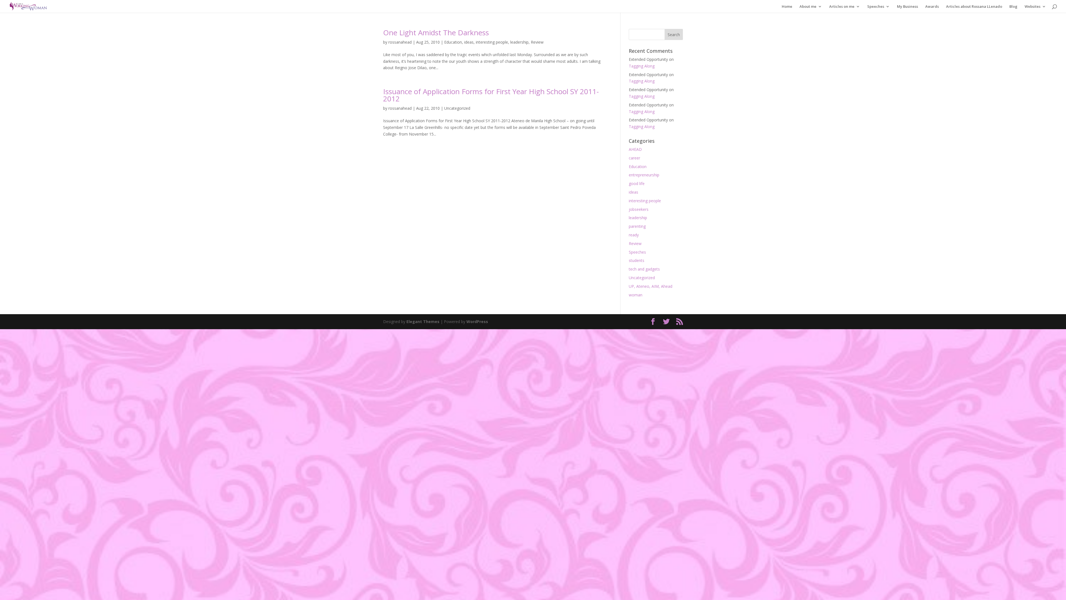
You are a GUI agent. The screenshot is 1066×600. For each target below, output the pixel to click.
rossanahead (400, 42)
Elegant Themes (422, 321)
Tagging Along (642, 66)
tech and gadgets (644, 269)
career (634, 158)
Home (787, 6)
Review (537, 42)
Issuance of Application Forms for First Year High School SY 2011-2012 (491, 95)
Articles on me (841, 6)
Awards (932, 6)
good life (637, 183)
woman (635, 295)
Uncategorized (457, 108)
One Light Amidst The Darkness (436, 33)
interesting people (492, 42)
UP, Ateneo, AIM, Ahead (650, 286)
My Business (907, 6)
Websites (1032, 6)
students (636, 260)
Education (453, 42)
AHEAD (635, 149)
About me (808, 6)
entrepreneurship (644, 175)
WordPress (477, 321)
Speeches (875, 6)
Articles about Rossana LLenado (974, 6)
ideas (469, 42)
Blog (1013, 6)
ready (634, 235)
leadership (519, 42)
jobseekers (638, 209)
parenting (637, 226)
